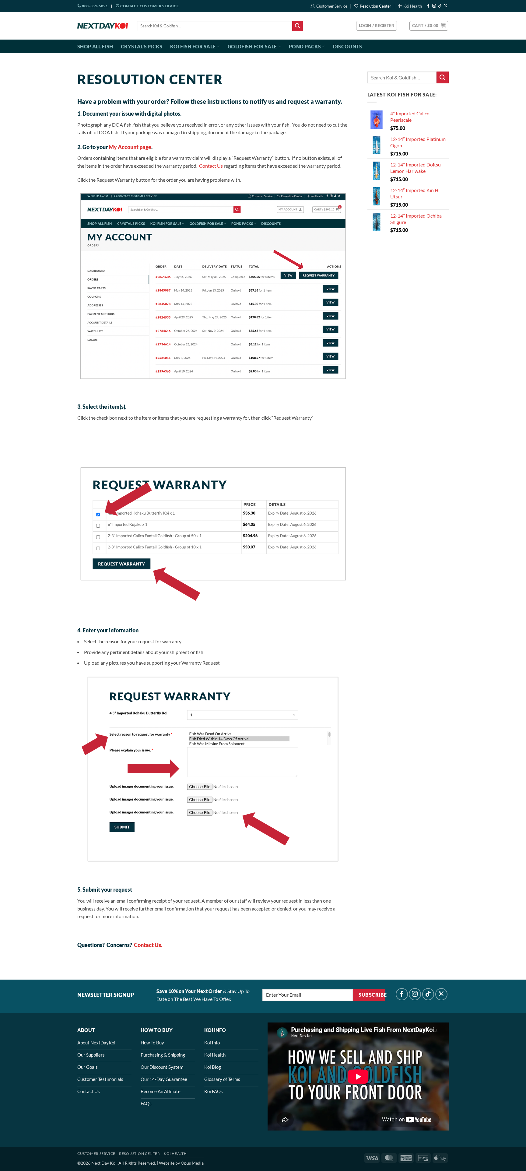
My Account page (130, 147)
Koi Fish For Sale (193, 46)
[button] (428, 26)
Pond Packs (305, 46)
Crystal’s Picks (141, 46)
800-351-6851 (94, 6)
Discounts (347, 46)
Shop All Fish (95, 46)
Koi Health (412, 6)
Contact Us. (148, 945)
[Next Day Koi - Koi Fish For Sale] (102, 26)
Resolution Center (375, 6)
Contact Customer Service (149, 6)
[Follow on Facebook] (428, 6)
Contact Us (211, 166)
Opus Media (192, 1163)
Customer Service (331, 6)
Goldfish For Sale (252, 46)
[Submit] (297, 26)
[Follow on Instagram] (434, 6)
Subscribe (372, 995)
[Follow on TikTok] (440, 6)
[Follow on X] (445, 6)
